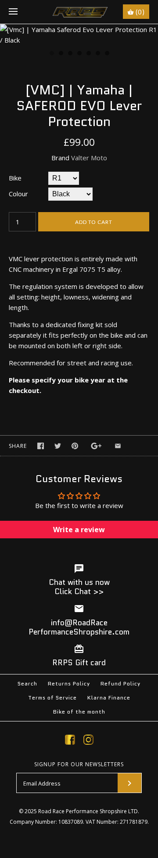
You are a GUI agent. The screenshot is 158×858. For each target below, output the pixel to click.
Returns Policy (69, 683)
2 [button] (60, 54)
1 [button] (51, 54)
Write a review (79, 529)
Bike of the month (79, 711)
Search (27, 683)
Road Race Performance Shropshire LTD (88, 811)
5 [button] (88, 54)
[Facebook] (70, 741)
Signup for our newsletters (79, 764)
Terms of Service (52, 697)
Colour (18, 193)
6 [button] (97, 54)
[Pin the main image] (75, 446)
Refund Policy (120, 683)
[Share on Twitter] (57, 446)
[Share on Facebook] (40, 446)
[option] (79, 34)
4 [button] (79, 54)
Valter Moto (89, 157)
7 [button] (106, 54)
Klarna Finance (108, 697)
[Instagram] (88, 741)
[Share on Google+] (96, 446)
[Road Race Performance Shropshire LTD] (79, 11)
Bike (15, 177)
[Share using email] (118, 446)
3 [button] (69, 54)
